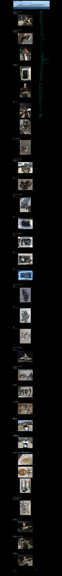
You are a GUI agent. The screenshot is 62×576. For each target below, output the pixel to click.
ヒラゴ (40, 96)
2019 (41, 21)
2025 (41, 14)
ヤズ (39, 95)
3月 (41, 67)
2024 (41, 15)
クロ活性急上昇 (16, 435)
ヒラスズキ (40, 90)
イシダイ (40, 91)
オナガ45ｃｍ (15, 64)
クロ (13, 101)
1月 (41, 69)
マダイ (40, 89)
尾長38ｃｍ (15, 418)
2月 (41, 68)
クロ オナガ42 (16, 401)
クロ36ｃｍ (15, 384)
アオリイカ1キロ (16, 498)
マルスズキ (40, 99)
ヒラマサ (40, 87)
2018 (41, 22)
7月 (41, 30)
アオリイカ (40, 93)
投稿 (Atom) (16, 571)
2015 (41, 72)
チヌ (39, 88)
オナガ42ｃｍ (15, 519)
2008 (41, 80)
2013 (41, 74)
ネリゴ (40, 98)
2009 (41, 79)
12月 (41, 24)
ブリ (39, 94)
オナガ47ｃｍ (15, 160)
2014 (41, 73)
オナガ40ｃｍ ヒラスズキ (18, 536)
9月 (41, 28)
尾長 (39, 86)
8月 (41, 29)
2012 (41, 75)
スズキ (40, 100)
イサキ (40, 92)
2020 (41, 20)
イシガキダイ (41, 97)
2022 (41, 17)
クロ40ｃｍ (15, 367)
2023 (41, 16)
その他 (40, 101)
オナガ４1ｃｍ (15, 31)
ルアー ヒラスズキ (16, 138)
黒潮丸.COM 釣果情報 (18, 1)
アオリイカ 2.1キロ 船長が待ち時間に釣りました (22, 452)
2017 (41, 23)
